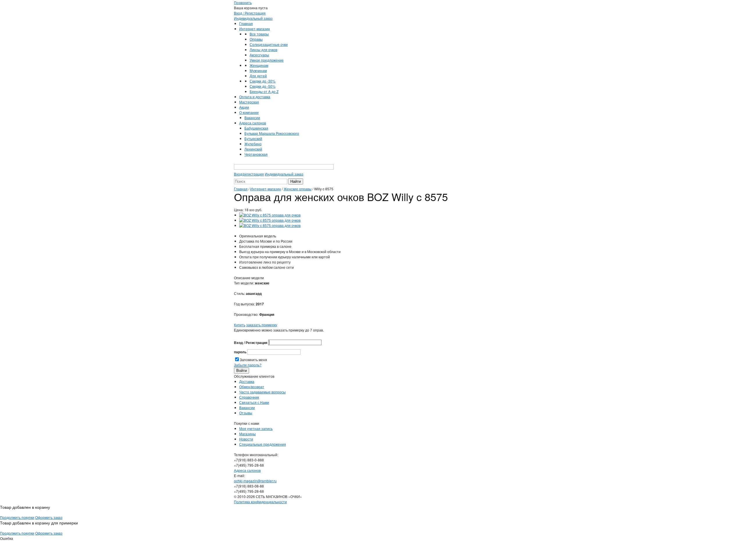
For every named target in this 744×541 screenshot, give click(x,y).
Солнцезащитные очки (269, 44)
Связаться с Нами (254, 402)
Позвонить (243, 2)
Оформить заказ (48, 517)
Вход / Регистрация (250, 12)
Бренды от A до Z (264, 91)
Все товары (259, 33)
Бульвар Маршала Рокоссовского (271, 133)
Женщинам (259, 65)
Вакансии (252, 117)
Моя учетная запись (256, 428)
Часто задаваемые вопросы (262, 391)
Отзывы (245, 412)
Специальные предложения (262, 444)
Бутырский (253, 138)
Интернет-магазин (254, 28)
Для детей (258, 75)
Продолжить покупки (17, 517)
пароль (240, 351)
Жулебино (253, 143)
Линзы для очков (263, 49)
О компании (249, 112)
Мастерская (249, 101)
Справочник (249, 397)
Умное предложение (267, 60)
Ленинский (253, 148)
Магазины (247, 433)
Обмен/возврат (251, 386)
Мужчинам (258, 70)
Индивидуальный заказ (253, 18)
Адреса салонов (252, 122)
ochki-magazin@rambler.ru (255, 480)
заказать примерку (261, 324)
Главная (246, 23)
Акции (244, 107)
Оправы (256, 39)
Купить (239, 324)
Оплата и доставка (254, 96)
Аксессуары (259, 54)
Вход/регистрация (249, 173)
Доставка (246, 381)
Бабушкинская (256, 128)
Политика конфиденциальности (260, 501)
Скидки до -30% (263, 80)
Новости (246, 438)
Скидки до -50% (263, 86)
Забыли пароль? (248, 364)
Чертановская (256, 154)
